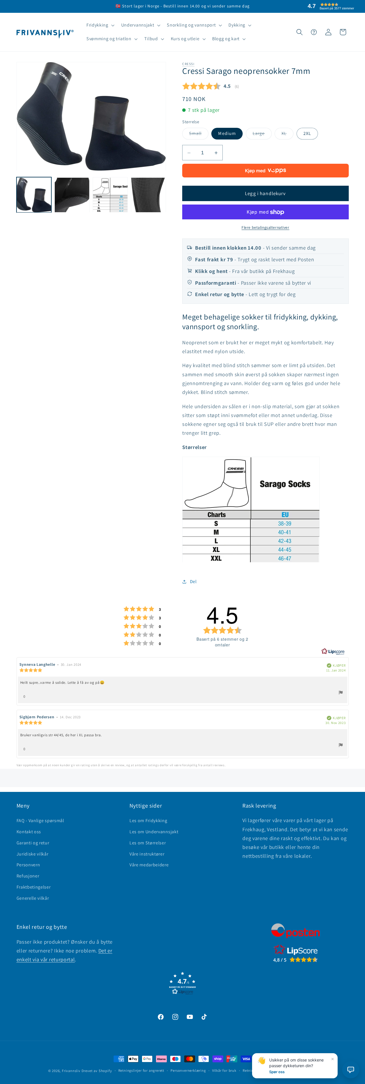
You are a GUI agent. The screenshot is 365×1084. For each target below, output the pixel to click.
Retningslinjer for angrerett (141, 1070)
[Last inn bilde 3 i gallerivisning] (110, 194)
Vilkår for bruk (224, 1070)
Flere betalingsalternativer (265, 227)
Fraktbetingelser (34, 887)
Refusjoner (28, 876)
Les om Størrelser (147, 843)
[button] (99, 25)
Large (262, 134)
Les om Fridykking (148, 821)
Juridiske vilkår (32, 854)
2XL (307, 134)
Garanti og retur (33, 843)
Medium (227, 134)
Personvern (28, 865)
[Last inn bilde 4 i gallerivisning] (148, 194)
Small (198, 134)
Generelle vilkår (33, 898)
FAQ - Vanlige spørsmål (40, 821)
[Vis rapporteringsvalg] (340, 693)
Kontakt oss (29, 832)
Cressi (188, 64)
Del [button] (193, 582)
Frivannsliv (71, 1070)
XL (287, 134)
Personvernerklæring (188, 1070)
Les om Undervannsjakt (154, 832)
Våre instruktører (147, 854)
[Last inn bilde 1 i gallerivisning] (34, 194)
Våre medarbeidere (149, 865)
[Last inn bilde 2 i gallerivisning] (71, 194)
